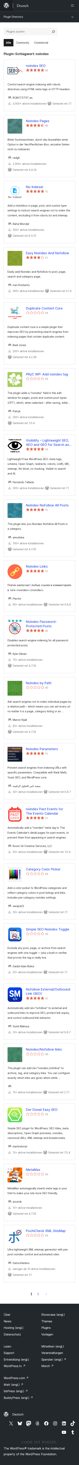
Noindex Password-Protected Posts (41, 624)
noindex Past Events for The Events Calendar (44, 811)
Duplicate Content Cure (44, 308)
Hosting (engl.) (14, 1328)
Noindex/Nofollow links (44, 1049)
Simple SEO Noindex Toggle (47, 929)
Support (9, 1353)
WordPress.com (16, 1378)
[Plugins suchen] (53, 31)
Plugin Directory (13, 16)
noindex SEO (36, 66)
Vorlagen (47, 1334)
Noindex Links (37, 566)
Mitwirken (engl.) (52, 1346)
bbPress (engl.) (16, 1391)
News (7, 1321)
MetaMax (33, 1170)
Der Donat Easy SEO (42, 1110)
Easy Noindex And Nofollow (47, 253)
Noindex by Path (38, 683)
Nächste (46, 1294)
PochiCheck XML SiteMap (46, 1231)
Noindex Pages (37, 121)
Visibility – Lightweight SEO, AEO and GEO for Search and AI (48, 442)
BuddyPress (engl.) (18, 1398)
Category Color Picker (43, 869)
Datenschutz (12, 1334)
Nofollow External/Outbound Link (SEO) (48, 991)
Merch (47, 1366)
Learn (7, 1346)
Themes (46, 1321)
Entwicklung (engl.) (16, 1359)
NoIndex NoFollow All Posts (47, 505)
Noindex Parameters (42, 749)
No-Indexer (35, 187)
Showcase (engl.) (53, 1314)
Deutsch (18, 1414)
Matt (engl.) (13, 1384)
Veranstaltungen (52, 1353)
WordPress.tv (15, 1366)
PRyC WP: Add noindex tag (47, 374)
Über (7, 1314)
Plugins (46, 1328)
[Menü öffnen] (73, 5)
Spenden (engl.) (53, 1359)
